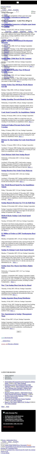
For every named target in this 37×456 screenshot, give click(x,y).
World (5, 55)
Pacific (6, 22)
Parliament (23, 31)
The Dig (6, 19)
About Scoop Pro (20, 450)
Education (7, 58)
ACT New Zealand (20, 383)
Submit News (16, 445)
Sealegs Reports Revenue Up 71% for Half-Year (18, 203)
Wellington (7, 17)
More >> (19, 81)
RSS (7, 406)
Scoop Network (17, 446)
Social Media (9, 446)
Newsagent (23, 445)
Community (7, 24)
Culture (6, 57)
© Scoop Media (5, 453)
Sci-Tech (6, 53)
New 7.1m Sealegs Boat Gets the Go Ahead (16, 285)
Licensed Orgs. (11, 450)
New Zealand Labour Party (24, 386)
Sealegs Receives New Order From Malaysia (16, 170)
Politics (30, 31)
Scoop (6, 14)
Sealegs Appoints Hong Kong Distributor (15, 298)
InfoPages (7, 27)
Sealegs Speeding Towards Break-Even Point (17, 99)
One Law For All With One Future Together (18, 399)
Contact (6, 445)
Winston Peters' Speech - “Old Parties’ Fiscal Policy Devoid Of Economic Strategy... (18, 393)
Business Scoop (8, 21)
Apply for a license (30, 450)
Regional (6, 50)
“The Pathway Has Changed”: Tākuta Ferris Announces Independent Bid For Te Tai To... (18, 388)
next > (18, 331)
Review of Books (9, 25)
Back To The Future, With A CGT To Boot (17, 402)
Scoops (16, 31)
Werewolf (6, 16)
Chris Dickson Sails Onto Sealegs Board (15, 154)
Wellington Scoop (9, 69)
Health (6, 60)
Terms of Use (4, 451)
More (2, 406)
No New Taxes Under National (14, 396)
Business (6, 52)
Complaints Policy (13, 448)
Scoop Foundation (27, 446)
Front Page (8, 31)
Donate (29, 445)
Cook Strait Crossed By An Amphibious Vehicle (18, 112)
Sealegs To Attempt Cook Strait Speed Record (17, 250)
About (10, 445)
